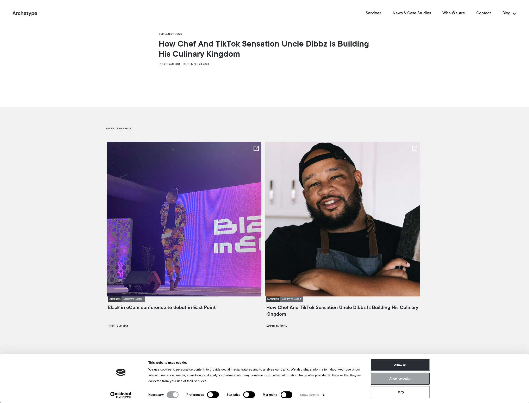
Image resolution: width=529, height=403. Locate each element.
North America (170, 64)
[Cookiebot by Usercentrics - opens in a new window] (121, 395)
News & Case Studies (412, 13)
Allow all (400, 365)
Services (373, 13)
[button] (507, 13)
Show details (309, 395)
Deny (400, 392)
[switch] (213, 394)
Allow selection (400, 378)
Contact (483, 13)
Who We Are (453, 13)
